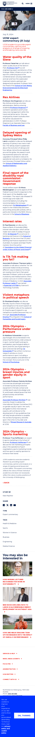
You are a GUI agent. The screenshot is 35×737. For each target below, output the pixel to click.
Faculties (7, 664)
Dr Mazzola (12, 234)
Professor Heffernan (18, 442)
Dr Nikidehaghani (20, 205)
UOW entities (8, 674)
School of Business (21, 214)
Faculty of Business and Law (14, 125)
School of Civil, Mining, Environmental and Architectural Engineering (17, 88)
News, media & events (11, 659)
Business (6, 537)
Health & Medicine (9, 523)
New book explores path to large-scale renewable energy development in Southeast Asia (17, 607)
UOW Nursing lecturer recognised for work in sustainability (14, 582)
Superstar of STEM (11, 285)
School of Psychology (11, 362)
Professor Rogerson (18, 108)
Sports (5, 528)
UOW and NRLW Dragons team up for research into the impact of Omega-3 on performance (17, 635)
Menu (28, 3)
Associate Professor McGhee (14, 400)
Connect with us (10, 679)
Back (6, 483)
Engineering (7, 542)
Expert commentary (10, 514)
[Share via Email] (14, 505)
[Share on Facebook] (4, 505)
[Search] (22, 3)
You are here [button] (6, 9)
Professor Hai (12, 68)
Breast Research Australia (21, 422)
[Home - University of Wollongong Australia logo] (10, 3)
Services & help (9, 653)
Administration (9, 669)
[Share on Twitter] (7, 505)
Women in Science (10, 532)
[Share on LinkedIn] (11, 505)
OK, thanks (24, 715)
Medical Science (9, 546)
